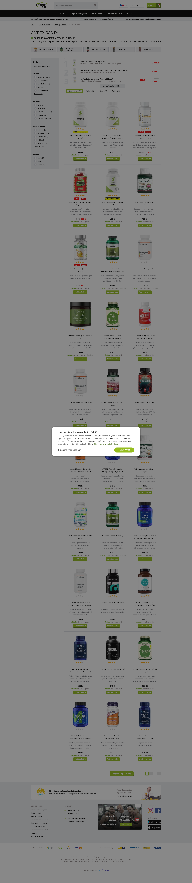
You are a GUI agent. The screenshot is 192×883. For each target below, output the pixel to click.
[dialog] (96, 441)
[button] (69, 450)
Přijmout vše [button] (124, 450)
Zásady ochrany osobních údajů (106, 444)
